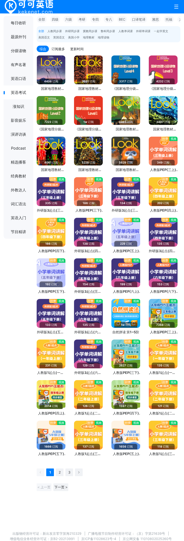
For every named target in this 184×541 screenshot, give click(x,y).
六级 (68, 19)
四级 (55, 19)
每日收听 (18, 22)
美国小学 (74, 37)
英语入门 (18, 217)
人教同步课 (54, 31)
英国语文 (59, 37)
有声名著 (18, 64)
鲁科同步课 (108, 31)
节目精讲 (18, 231)
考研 (82, 19)
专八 (108, 19)
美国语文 (44, 37)
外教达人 (18, 190)
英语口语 (18, 78)
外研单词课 (143, 31)
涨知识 (18, 106)
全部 (41, 19)
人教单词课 (125, 31)
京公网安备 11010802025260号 (147, 539)
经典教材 (18, 176)
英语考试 (18, 92)
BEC (122, 19)
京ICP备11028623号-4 (98, 539)
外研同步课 (72, 31)
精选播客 (18, 162)
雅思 (155, 19)
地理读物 (103, 37)
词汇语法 (18, 203)
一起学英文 (161, 31)
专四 (95, 19)
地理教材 (88, 37)
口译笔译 (138, 19)
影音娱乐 (18, 120)
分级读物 (18, 50)
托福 (169, 19)
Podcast (18, 148)
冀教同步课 (90, 31)
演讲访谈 (18, 134)
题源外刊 (18, 36)
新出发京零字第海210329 (62, 533)
